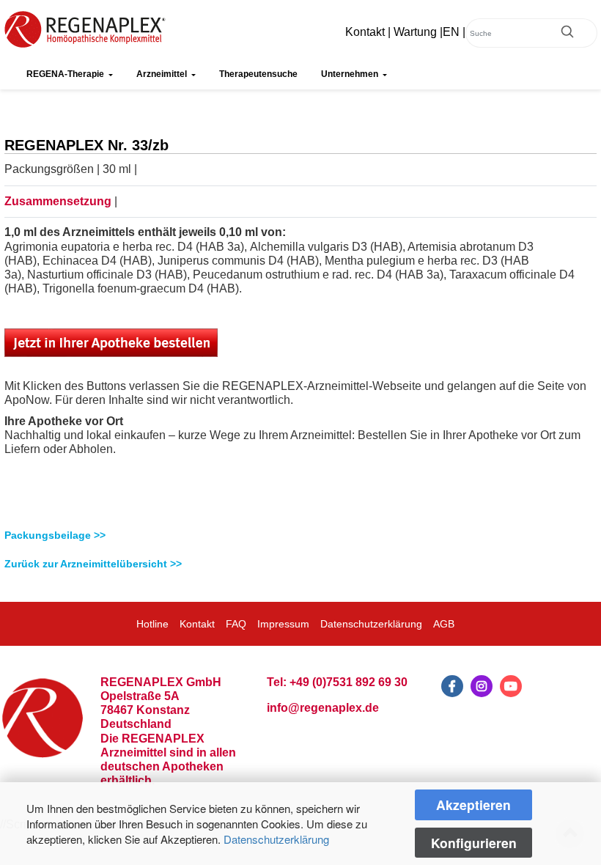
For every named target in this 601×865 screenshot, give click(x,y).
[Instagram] (482, 686)
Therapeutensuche (258, 74)
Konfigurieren (474, 842)
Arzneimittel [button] (162, 74)
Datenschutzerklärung (276, 839)
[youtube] (511, 686)
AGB (443, 624)
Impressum (283, 624)
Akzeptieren (473, 804)
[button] (300, 535)
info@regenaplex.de (323, 708)
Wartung (415, 32)
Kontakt (365, 32)
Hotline (152, 624)
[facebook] (452, 686)
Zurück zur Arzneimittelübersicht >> (93, 564)
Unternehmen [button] (350, 74)
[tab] (300, 535)
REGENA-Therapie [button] (66, 74)
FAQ (236, 624)
